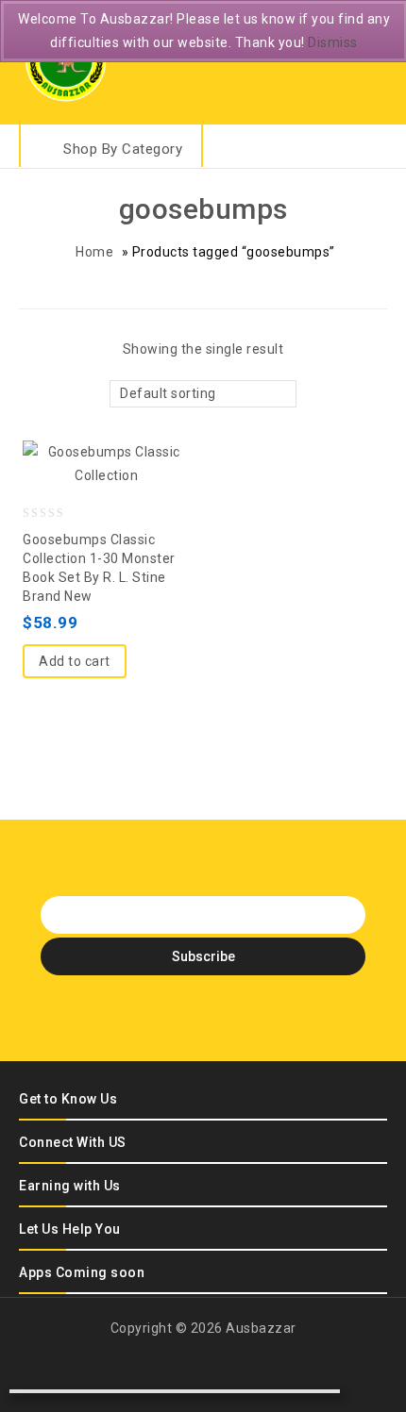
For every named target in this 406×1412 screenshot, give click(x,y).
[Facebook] (120, 1017)
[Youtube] (253, 1017)
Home (94, 251)
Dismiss (333, 42)
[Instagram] (286, 1017)
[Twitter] (154, 1017)
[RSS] (220, 1017)
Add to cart (74, 661)
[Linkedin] (187, 1017)
